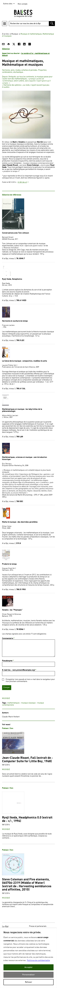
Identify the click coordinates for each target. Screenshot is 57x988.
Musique (14, 34)
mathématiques (13, 703)
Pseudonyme (8, 661)
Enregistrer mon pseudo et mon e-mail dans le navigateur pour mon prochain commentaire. (30, 680)
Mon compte (22, 4)
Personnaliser (28, 975)
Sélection (6, 49)
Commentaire (8, 638)
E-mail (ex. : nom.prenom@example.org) (19, 670)
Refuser (28, 982)
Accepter (28, 967)
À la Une (5, 34)
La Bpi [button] (5, 926)
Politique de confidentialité (38, 960)
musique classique (28, 703)
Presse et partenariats (37, 926)
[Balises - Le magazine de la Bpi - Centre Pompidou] (28, 13)
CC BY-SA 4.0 (22, 182)
